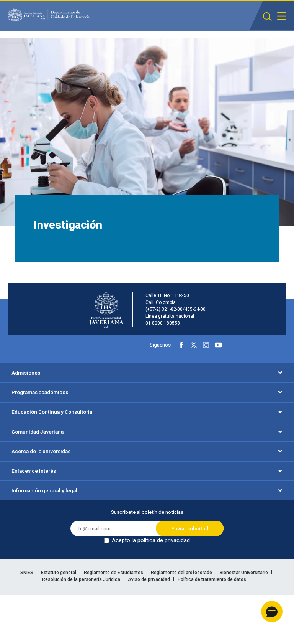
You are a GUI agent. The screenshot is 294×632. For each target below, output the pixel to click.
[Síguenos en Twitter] (193, 345)
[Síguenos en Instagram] (206, 345)
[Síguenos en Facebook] (181, 345)
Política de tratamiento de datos (212, 579)
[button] (272, 611)
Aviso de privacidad (149, 579)
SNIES (27, 572)
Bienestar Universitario (244, 572)
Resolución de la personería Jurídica (81, 579)
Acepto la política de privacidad (151, 540)
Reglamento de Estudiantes (114, 572)
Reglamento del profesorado (182, 572)
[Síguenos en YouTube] (218, 345)
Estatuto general (59, 572)
